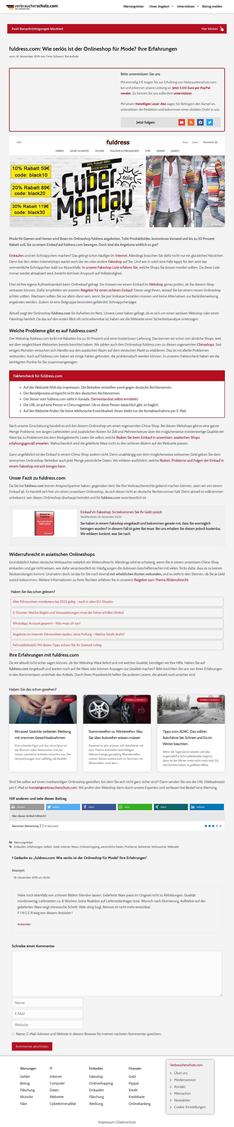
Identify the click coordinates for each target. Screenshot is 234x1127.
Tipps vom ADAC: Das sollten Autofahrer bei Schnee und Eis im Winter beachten (187, 737)
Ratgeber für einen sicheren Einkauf (106, 290)
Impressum (106, 1122)
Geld (56, 846)
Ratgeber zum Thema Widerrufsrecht (161, 580)
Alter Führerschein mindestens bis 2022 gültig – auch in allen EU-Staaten (63, 602)
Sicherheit (144, 846)
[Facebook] (200, 122)
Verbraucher (158, 846)
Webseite (173, 846)
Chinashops (205, 344)
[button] (27, 807)
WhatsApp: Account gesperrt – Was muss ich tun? (47, 623)
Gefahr (48, 846)
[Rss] (191, 122)
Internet (121, 256)
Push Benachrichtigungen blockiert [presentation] (37, 29)
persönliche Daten (112, 846)
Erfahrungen (34, 846)
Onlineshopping (89, 846)
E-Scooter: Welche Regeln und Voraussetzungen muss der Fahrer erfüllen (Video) (68, 613)
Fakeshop (115, 262)
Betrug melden (212, 6)
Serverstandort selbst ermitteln (114, 399)
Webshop (156, 284)
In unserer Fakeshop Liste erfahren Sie (110, 267)
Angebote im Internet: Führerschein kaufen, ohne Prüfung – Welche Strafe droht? (68, 634)
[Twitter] (209, 122)
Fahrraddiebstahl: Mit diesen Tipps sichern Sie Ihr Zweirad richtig (57, 645)
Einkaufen (16, 256)
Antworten (24, 924)
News (74, 846)
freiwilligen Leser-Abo (150, 104)
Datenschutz (126, 1122)
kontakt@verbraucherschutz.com (53, 788)
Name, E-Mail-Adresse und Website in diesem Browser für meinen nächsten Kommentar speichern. (89, 1034)
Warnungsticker (133, 6)
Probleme (131, 846)
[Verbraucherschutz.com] (32, 6)
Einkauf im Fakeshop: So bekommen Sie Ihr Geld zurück (121, 512)
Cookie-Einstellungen (190, 1107)
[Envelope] (181, 122)
